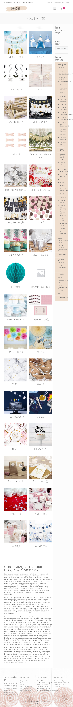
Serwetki (63, 183)
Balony (60, 71)
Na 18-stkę (62, 271)
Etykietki (63, 93)
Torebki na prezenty (63, 207)
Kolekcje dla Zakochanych (63, 124)
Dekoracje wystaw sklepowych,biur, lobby (62, 239)
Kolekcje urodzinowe (62, 267)
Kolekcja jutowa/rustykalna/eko (63, 113)
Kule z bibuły (62, 150)
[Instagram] (38, 704)
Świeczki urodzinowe (63, 190)
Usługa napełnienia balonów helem (62, 288)
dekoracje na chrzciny (11, 687)
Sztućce (62, 194)
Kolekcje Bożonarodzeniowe (63, 118)
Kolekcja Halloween (63, 108)
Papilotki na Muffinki (63, 164)
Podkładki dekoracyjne (63, 170)
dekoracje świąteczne (11, 694)
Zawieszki (63, 229)
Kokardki (63, 104)
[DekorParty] (16, 8)
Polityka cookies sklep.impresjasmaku (27, 691)
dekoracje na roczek (10, 685)
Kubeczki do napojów (63, 144)
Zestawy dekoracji (63, 233)
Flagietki (63, 96)
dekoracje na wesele (10, 689)
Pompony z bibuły (63, 175)
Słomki (62, 186)
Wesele (60, 294)
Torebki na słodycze (63, 214)
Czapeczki (63, 85)
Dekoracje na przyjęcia (62, 78)
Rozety (62, 179)
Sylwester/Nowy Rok (62, 281)
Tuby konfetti (62, 220)
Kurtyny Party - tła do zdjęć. (62, 157)
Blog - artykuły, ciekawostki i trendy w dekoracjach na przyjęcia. (61, 684)
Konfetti (63, 134)
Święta (60, 277)
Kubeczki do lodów (63, 138)
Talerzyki (63, 197)
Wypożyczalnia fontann (62, 298)
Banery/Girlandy (63, 82)
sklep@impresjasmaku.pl (24, 2)
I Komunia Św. (62, 255)
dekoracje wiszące (63, 89)
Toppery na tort (62, 201)
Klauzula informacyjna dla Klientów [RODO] (26, 686)
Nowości (61, 274)
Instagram (57, 2)
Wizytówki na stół (63, 225)
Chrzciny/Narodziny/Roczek (62, 74)
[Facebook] (35, 704)
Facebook (49, 2)
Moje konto (65, 2)
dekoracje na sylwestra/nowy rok (10, 691)
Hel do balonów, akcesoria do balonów (62, 248)
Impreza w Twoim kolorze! (61, 261)
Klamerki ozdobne (63, 100)
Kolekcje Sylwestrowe (63, 130)
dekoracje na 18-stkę (10, 683)
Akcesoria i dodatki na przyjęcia (62, 66)
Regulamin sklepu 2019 (26, 682)
